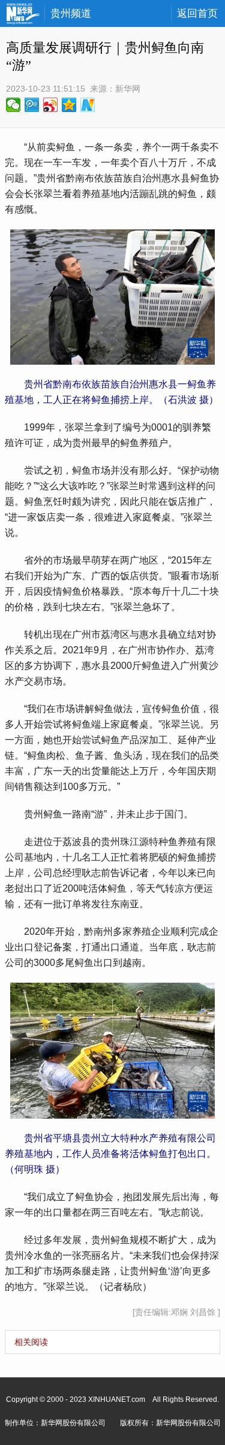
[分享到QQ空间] (69, 105)
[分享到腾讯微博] (32, 105)
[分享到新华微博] (87, 105)
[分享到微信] (13, 105)
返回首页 (197, 13)
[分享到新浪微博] (50, 105)
